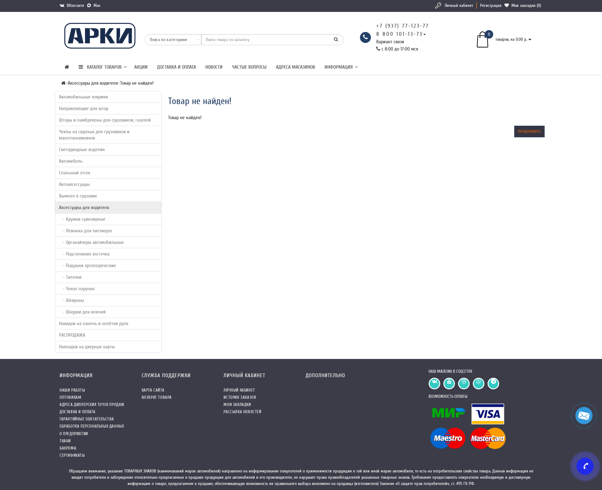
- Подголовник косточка (84, 254)
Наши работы (72, 390)
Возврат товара (157, 397)
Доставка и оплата (176, 67)
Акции (141, 67)
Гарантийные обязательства (87, 419)
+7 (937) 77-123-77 (402, 26)
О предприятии (74, 433)
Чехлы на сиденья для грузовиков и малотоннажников (94, 135)
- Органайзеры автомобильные (91, 242)
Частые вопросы (249, 67)
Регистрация (490, 5)
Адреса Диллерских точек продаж (92, 404)
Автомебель (70, 161)
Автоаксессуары (74, 184)
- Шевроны (71, 300)
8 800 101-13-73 (399, 34)
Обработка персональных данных (92, 426)
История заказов (240, 397)
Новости (214, 67)
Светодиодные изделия (82, 149)
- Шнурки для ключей (82, 312)
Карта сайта (153, 390)
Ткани (65, 441)
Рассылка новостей (242, 411)
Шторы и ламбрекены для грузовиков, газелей (105, 120)
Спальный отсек (74, 173)
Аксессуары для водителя (84, 207)
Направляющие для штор (83, 108)
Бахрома (68, 448)
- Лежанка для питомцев (85, 231)
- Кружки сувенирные (82, 219)
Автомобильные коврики (83, 97)
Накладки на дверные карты (87, 347)
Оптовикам (70, 397)
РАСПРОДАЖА (72, 335)
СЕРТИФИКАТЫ (72, 455)
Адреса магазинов (295, 67)
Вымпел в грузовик (78, 196)
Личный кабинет (459, 5)
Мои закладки (237, 404)
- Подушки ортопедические (87, 265)
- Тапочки (70, 277)
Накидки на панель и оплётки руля (93, 323)
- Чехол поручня (76, 289)
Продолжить (529, 131)
